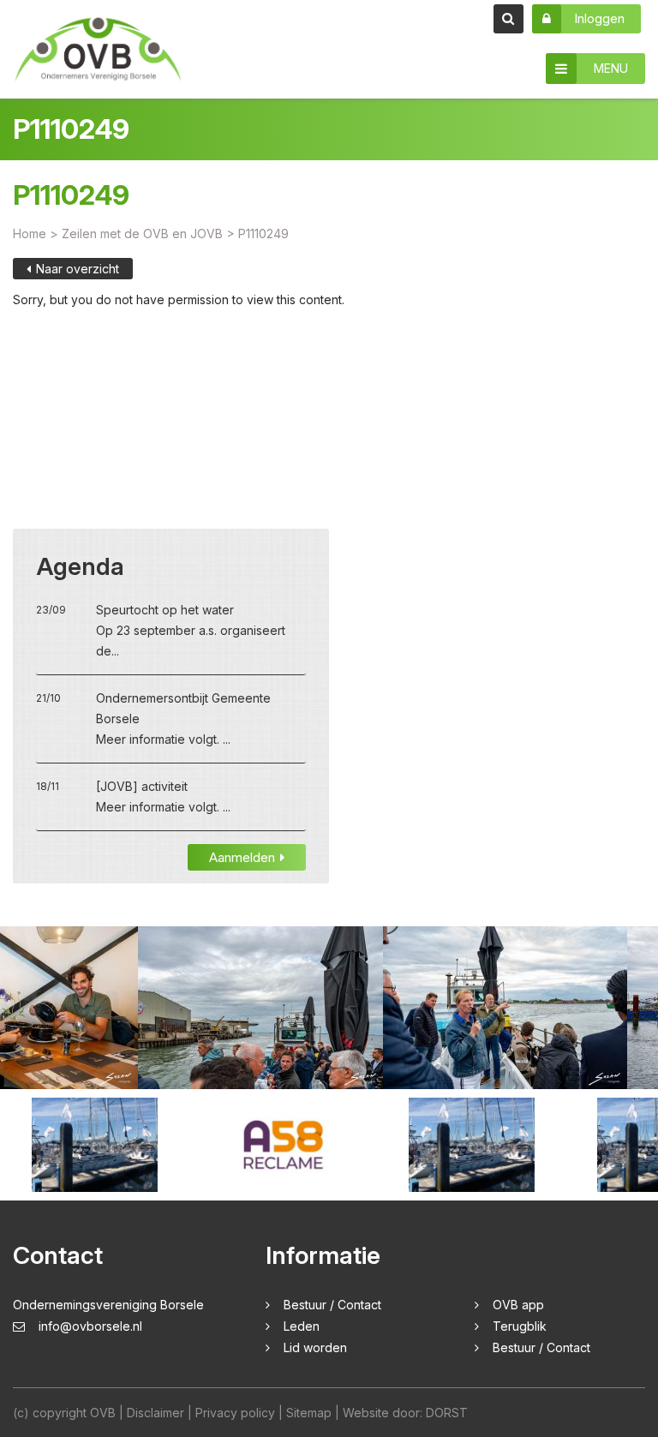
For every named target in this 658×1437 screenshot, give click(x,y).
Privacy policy (235, 1412)
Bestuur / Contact (332, 1304)
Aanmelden (242, 857)
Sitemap (309, 1412)
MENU (611, 68)
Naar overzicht (77, 268)
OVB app (518, 1304)
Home (29, 233)
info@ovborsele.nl (90, 1326)
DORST (447, 1412)
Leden (302, 1326)
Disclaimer (155, 1412)
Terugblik (520, 1326)
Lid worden (315, 1347)
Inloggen (599, 18)
